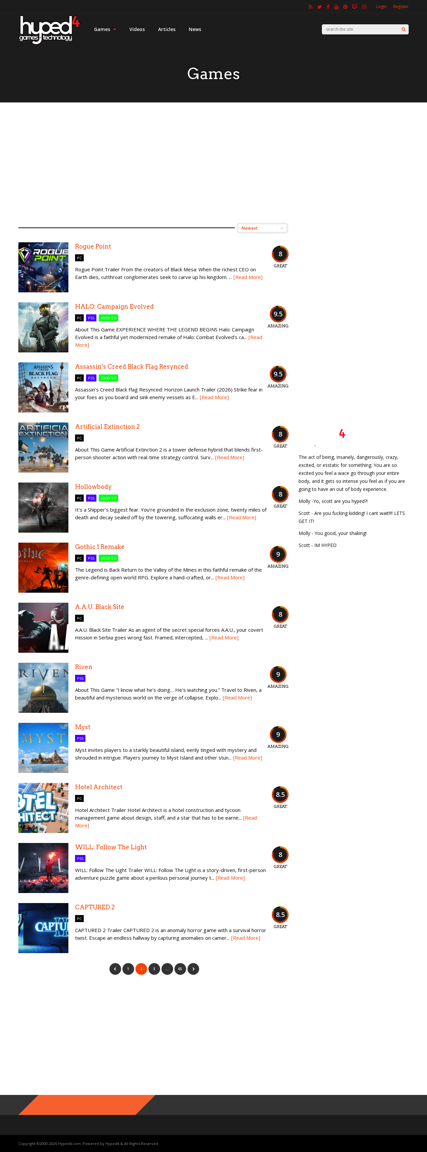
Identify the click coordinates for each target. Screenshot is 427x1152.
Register (401, 6)
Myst (82, 727)
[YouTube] (336, 6)
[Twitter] (319, 6)
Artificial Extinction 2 (107, 426)
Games (102, 29)
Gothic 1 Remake (100, 546)
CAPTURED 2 (95, 907)
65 (180, 968)
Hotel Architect (98, 787)
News (195, 29)
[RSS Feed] (311, 6)
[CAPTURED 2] (43, 951)
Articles (166, 29)
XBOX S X (108, 317)
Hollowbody (93, 486)
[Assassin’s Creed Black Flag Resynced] (43, 410)
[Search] (403, 29)
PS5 (91, 317)
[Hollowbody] (43, 531)
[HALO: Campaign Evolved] (43, 350)
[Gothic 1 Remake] (43, 591)
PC (79, 257)
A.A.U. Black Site (99, 606)
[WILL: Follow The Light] (43, 891)
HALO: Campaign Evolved (114, 306)
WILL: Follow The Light (111, 847)
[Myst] (43, 771)
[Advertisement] (213, 162)
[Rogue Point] (43, 290)
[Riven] (43, 711)
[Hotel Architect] (43, 831)
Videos (137, 29)
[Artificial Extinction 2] (43, 471)
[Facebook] (328, 6)
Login (381, 6)
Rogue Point (93, 246)
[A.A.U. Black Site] (43, 651)
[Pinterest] (345, 6)
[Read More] (248, 277)
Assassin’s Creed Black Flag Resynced (131, 366)
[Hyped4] (49, 43)
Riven (83, 666)
